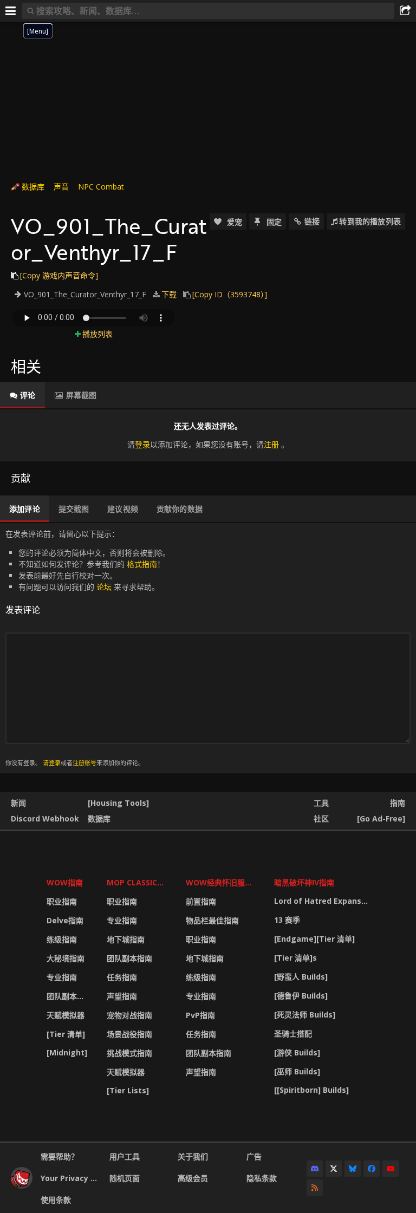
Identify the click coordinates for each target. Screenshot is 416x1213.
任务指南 (122, 977)
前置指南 (201, 901)
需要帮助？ (60, 1156)
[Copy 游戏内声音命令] (59, 275)
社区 (321, 818)
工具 (321, 803)
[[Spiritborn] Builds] (311, 1090)
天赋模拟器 (65, 1015)
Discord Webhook (45, 818)
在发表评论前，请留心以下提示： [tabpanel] (87, 648)
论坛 (104, 587)
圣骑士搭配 (293, 1033)
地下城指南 (126, 939)
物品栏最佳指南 (212, 920)
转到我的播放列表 (370, 221)
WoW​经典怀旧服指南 (223, 882)
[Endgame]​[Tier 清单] (314, 939)
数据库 (33, 186)
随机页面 (124, 1178)
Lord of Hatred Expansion (323, 901)
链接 (312, 221)
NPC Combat (101, 186)
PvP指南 (200, 1015)
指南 (397, 803)
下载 (169, 294)
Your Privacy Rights (71, 1178)
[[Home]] (21, 1186)
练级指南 (62, 939)
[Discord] (315, 1168)
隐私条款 (261, 1178)
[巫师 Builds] (297, 1071)
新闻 (18, 803)
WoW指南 (65, 882)
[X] (334, 1168)
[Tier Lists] (128, 1090)
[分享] (405, 11)
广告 (254, 1156)
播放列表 (97, 334)
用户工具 (124, 1156)
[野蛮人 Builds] (301, 976)
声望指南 (122, 996)
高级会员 (193, 1178)
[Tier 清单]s (295, 958)
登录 (142, 444)
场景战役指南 (129, 1034)
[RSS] (315, 1187)
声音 (61, 186)
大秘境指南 (65, 958)
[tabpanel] (208, 435)
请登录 (52, 763)
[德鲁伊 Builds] (301, 995)
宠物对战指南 (129, 1015)
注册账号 (84, 763)
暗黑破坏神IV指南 (304, 882)
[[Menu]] (11, 11)
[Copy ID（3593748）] (229, 294)
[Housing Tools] (118, 803)
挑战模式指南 (129, 1053)
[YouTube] (390, 1168)
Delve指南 (65, 920)
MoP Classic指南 (139, 882)
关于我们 (193, 1156)
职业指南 (62, 901)
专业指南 (62, 977)
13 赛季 (287, 920)
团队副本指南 (69, 996)
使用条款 (56, 1200)
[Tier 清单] (66, 1034)
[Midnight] (67, 1052)
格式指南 (142, 564)
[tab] (22, 395)
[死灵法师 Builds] (304, 1014)
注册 (271, 444)
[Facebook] (371, 1168)
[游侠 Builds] (297, 1052)
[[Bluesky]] (352, 1168)
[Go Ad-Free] (381, 818)
